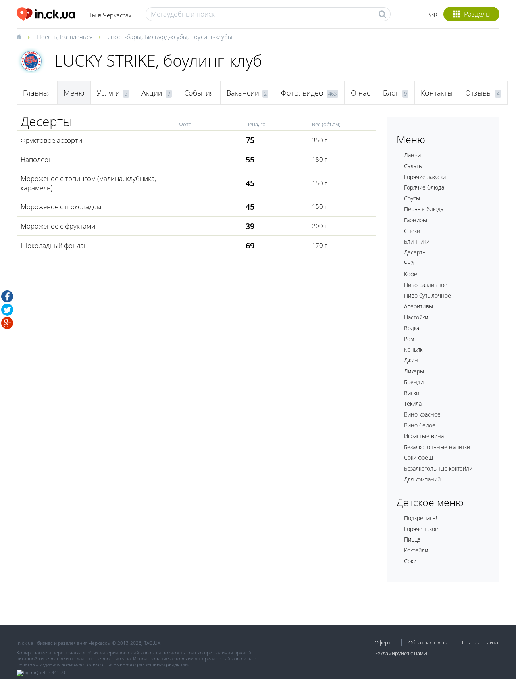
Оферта (384, 642)
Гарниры (415, 220)
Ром (409, 339)
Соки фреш (418, 457)
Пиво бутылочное (427, 295)
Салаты (413, 166)
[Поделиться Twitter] (7, 310)
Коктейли (416, 550)
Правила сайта (480, 642)
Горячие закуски (425, 177)
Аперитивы (418, 306)
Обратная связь (427, 642)
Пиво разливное (425, 285)
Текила (413, 403)
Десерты (415, 252)
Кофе (410, 274)
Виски (411, 393)
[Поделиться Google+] (7, 323)
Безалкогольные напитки (437, 447)
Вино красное (422, 414)
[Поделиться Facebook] (7, 296)
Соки (410, 561)
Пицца (412, 539)
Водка (411, 328)
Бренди (414, 382)
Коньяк (413, 349)
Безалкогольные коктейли (438, 468)
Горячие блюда (424, 187)
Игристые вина (424, 436)
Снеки (412, 231)
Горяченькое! (421, 529)
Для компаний (422, 479)
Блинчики (416, 241)
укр (433, 14)
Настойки (416, 317)
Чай (409, 263)
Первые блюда (423, 209)
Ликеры (414, 371)
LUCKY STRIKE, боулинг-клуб (158, 60)
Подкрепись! (420, 518)
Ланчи (412, 155)
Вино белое (419, 425)
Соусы (412, 198)
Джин (411, 360)
